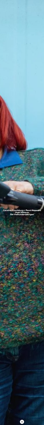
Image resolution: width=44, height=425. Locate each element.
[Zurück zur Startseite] (22, 422)
